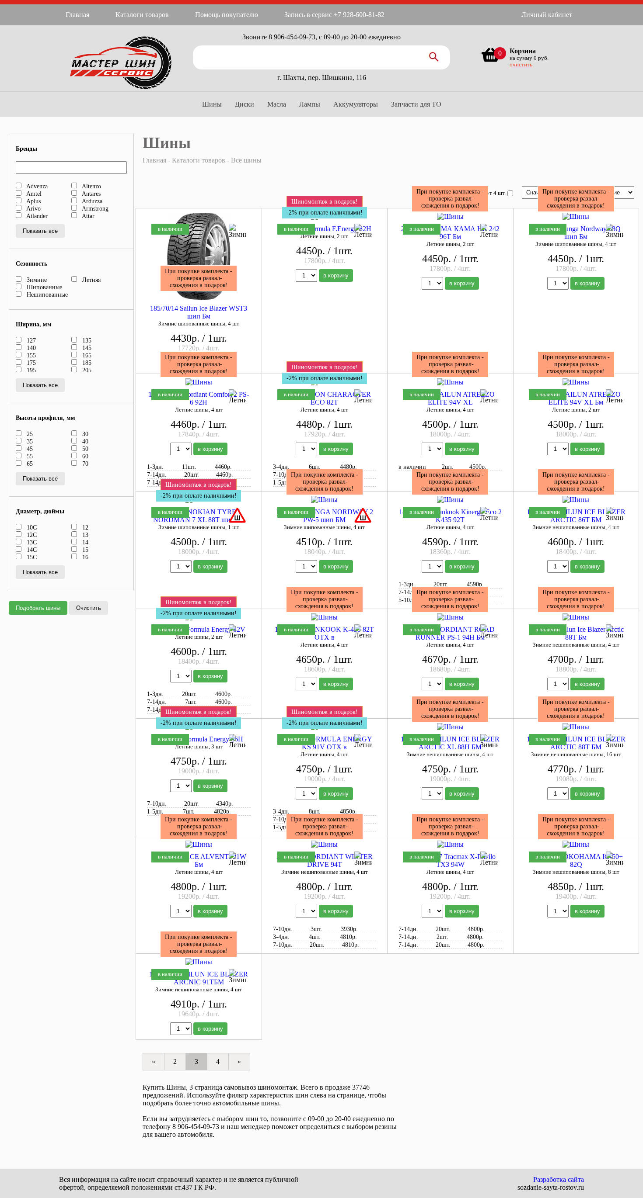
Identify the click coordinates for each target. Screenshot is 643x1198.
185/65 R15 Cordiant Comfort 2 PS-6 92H (198, 398)
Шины (212, 104)
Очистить (88, 608)
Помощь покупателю (226, 14)
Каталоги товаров (142, 14)
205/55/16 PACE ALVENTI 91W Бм (198, 860)
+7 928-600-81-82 (359, 14)
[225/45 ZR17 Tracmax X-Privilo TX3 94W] (450, 844)
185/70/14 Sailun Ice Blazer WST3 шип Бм (198, 312)
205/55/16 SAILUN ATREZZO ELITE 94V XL (450, 398)
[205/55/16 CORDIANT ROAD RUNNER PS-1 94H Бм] (450, 617)
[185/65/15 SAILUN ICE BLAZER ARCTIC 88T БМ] (576, 727)
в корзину (336, 275)
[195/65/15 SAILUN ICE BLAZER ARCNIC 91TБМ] (198, 962)
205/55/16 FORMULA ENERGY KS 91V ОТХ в (324, 743)
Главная (77, 14)
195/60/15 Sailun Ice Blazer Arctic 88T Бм (576, 633)
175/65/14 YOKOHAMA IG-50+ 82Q (576, 860)
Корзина (523, 51)
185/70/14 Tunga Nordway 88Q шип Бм (576, 232)
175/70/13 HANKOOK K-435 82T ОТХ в (324, 633)
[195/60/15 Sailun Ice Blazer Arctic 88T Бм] (576, 617)
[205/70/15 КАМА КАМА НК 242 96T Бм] (450, 216)
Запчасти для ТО (416, 104)
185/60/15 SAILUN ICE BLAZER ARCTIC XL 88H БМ (450, 743)
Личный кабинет (546, 14)
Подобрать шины (38, 608)
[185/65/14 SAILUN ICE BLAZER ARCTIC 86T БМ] (576, 499)
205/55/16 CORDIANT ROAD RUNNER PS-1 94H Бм (450, 633)
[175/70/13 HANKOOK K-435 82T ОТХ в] (324, 617)
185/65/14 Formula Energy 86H (198, 739)
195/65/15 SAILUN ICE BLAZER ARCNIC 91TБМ (198, 978)
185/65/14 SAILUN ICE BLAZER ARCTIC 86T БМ (576, 515)
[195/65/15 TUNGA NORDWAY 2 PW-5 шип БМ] (324, 499)
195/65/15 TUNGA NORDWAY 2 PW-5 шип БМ (324, 515)
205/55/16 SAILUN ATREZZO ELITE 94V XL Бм (576, 398)
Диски (244, 104)
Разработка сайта (558, 1179)
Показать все (40, 231)
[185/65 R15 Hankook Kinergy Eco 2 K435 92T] (450, 499)
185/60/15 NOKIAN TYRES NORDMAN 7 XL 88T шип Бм (199, 515)
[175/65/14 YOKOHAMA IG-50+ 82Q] (576, 844)
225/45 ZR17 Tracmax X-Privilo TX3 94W (450, 860)
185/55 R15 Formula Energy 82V (198, 629)
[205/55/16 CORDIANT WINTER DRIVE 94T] (324, 844)
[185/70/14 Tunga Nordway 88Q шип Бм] (576, 216)
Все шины (246, 160)
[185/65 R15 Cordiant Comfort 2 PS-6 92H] (198, 382)
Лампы (309, 104)
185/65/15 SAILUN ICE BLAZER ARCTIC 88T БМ (576, 743)
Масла (276, 104)
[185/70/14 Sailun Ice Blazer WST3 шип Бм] (199, 216)
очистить (521, 65)
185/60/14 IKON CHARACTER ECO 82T (324, 398)
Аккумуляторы (355, 104)
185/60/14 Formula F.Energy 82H (324, 228)
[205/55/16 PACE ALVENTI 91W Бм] (198, 844)
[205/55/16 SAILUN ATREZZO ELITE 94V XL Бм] (576, 382)
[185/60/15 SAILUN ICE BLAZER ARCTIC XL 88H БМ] (450, 727)
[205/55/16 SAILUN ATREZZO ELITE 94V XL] (450, 382)
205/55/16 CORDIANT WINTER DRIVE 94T (324, 860)
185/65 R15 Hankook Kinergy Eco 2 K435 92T (450, 515)
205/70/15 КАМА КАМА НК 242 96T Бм (450, 232)
